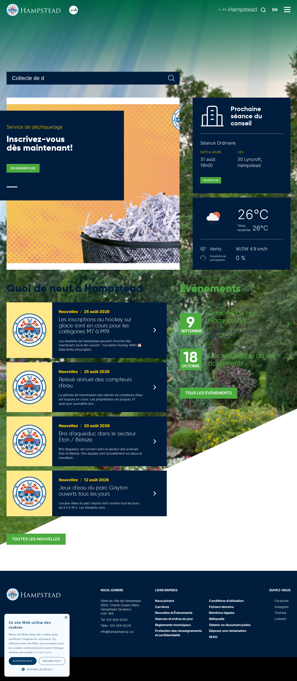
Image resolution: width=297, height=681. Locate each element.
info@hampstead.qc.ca (117, 631)
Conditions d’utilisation (226, 601)
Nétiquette (216, 619)
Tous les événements (208, 393)
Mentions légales (221, 612)
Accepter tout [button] (22, 661)
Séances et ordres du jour (174, 619)
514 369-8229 (120, 625)
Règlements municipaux (173, 625)
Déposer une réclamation (227, 631)
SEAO (213, 637)
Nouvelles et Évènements (173, 612)
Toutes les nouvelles (36, 539)
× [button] (65, 617)
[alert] (37, 645)
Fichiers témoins (221, 607)
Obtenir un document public (230, 625)
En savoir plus (23, 168)
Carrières (162, 607)
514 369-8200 (117, 619)
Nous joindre (112, 590)
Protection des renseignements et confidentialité (178, 633)
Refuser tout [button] (52, 661)
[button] (37, 669)
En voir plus (211, 180)
